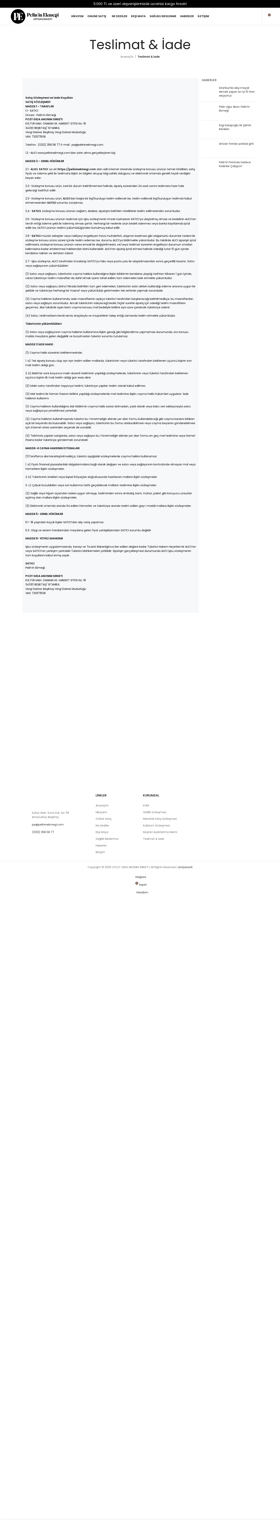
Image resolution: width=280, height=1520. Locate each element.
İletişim (100, 852)
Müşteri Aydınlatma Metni (160, 832)
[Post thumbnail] (209, 92)
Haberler (101, 845)
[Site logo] (35, 16)
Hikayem (101, 812)
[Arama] (246, 16)
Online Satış (103, 819)
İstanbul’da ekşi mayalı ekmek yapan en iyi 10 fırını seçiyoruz (237, 91)
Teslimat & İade (153, 839)
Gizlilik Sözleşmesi (154, 812)
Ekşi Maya (102, 832)
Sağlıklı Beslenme (107, 839)
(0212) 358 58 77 (43, 832)
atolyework (185, 867)
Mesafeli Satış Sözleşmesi (160, 819)
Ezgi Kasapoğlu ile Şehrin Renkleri (235, 127)
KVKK (146, 805)
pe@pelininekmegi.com (48, 824)
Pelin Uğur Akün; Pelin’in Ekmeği (234, 109)
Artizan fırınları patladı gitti (236, 144)
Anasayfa (126, 57)
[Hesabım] (256, 16)
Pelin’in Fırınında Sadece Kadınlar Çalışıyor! (235, 164)
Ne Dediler (102, 825)
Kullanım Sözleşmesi (156, 825)
